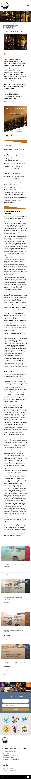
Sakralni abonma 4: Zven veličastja (15, 663)
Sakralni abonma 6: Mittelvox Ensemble (13, 598)
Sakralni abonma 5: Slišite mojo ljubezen (13, 631)
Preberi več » (7, 570)
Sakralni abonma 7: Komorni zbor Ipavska (14, 565)
